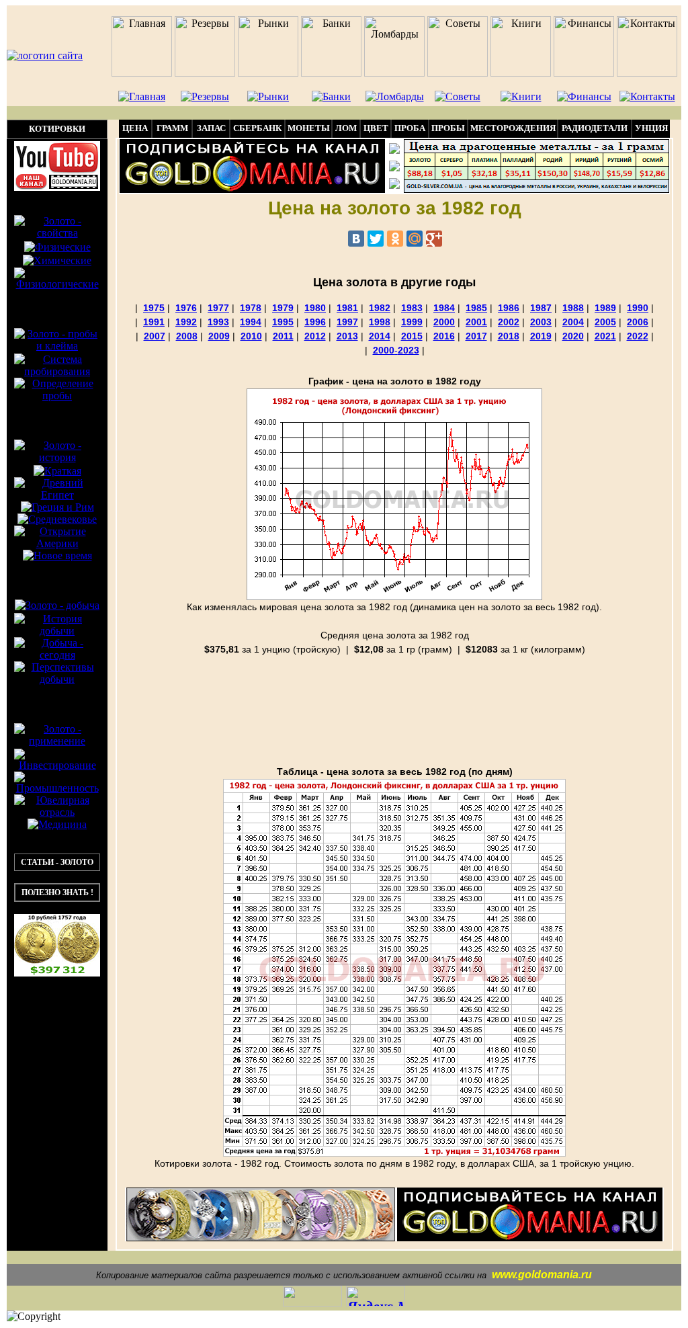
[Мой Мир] (414, 239)
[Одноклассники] (395, 239)
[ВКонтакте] (356, 239)
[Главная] (394, 150)
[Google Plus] (434, 239)
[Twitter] (376, 239)
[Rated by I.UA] (312, 1301)
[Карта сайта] (394, 185)
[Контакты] (394, 167)
